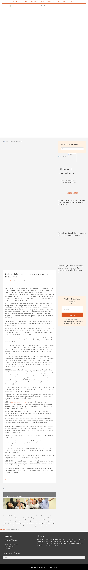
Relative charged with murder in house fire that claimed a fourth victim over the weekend (72, 202)
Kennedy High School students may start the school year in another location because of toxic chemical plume (70, 269)
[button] (72, 315)
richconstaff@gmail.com (68, 183)
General (7, 480)
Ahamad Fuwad (3, 529)
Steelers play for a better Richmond (12, 496)
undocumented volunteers (19, 402)
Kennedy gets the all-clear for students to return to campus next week (72, 234)
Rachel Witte (9, 280)
